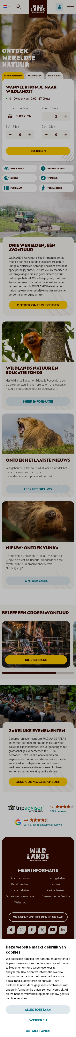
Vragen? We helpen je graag (38, 917)
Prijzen (56, 884)
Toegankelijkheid (20, 890)
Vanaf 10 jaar (50, 108)
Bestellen (38, 151)
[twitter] (42, 930)
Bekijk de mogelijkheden (38, 781)
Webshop (20, 902)
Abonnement (35, 75)
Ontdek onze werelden (38, 305)
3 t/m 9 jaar (13, 126)
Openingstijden (56, 878)
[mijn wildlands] (59, 7)
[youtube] (52, 930)
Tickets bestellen (13, 75)
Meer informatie (38, 401)
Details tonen (38, 1030)
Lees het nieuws (38, 489)
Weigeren (38, 1020)
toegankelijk (55, 188)
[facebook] (32, 930)
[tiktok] (11, 930)
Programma (17, 168)
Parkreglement (56, 890)
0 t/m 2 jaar (49, 126)
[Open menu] (70, 6)
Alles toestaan (38, 1009)
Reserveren (54, 75)
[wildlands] (38, 9)
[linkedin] (63, 930)
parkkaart (16, 188)
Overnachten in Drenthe (56, 896)
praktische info (56, 168)
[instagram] (21, 930)
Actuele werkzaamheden (20, 896)
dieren (14, 178)
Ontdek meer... (38, 580)
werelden (53, 178)
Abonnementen (20, 878)
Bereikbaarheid (20, 884)
